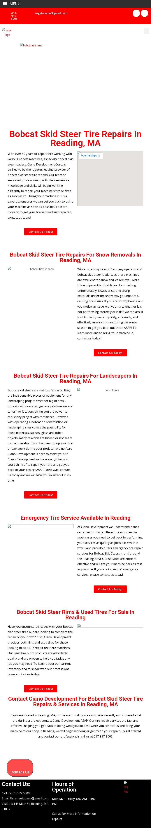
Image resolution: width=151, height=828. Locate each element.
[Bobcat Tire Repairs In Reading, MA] (75, 84)
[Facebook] (136, 13)
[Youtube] (144, 13)
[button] (12, 16)
